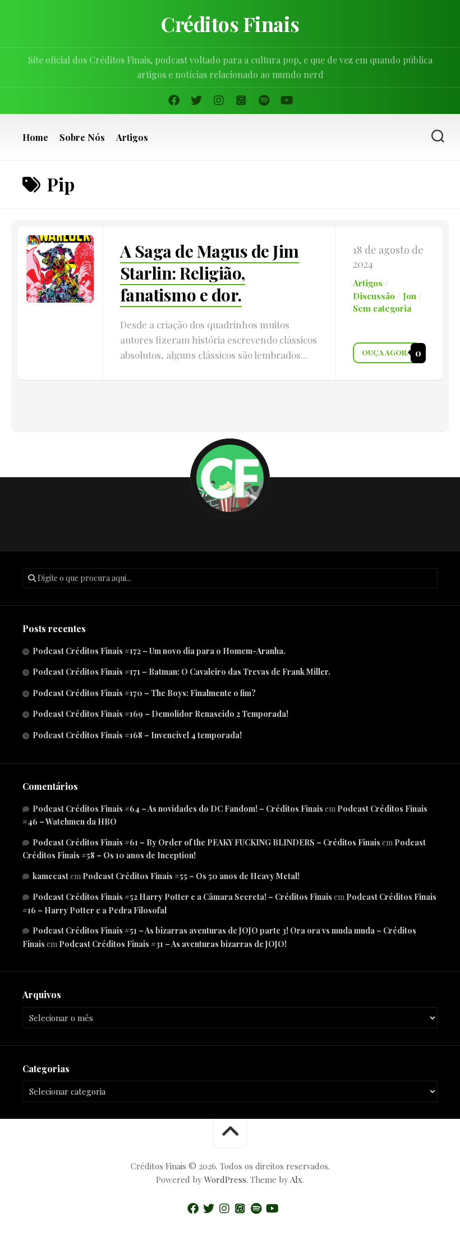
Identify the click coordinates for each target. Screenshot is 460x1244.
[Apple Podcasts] (241, 100)
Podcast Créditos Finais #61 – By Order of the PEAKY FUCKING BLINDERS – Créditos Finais (206, 842)
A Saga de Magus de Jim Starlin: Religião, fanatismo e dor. (209, 273)
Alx (296, 1179)
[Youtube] (286, 100)
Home (35, 137)
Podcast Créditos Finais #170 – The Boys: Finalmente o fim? (144, 693)
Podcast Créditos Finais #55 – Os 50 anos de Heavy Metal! (191, 876)
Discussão (374, 295)
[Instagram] (219, 100)
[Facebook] (174, 100)
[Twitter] (196, 100)
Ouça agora (387, 352)
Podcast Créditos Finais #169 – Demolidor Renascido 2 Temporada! (160, 713)
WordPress (225, 1179)
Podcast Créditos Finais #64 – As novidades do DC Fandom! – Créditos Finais (178, 808)
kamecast (50, 876)
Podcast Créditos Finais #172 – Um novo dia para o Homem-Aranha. (159, 651)
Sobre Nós (82, 137)
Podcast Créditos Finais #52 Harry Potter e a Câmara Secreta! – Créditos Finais (182, 896)
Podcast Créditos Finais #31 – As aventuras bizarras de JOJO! (173, 944)
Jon (409, 295)
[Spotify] (263, 100)
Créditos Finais (230, 23)
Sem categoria (382, 308)
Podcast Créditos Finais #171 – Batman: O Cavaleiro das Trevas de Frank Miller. (181, 671)
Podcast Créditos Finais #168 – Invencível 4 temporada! (137, 735)
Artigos (132, 137)
